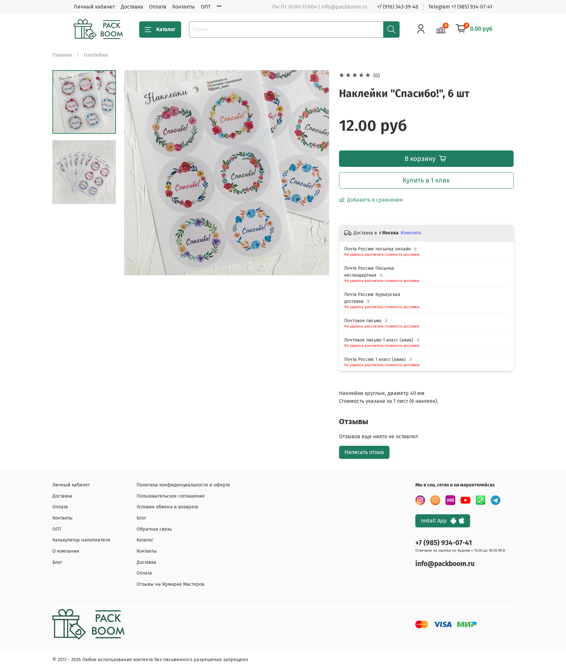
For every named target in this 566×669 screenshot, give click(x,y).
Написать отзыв (364, 452)
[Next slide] (316, 173)
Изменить (411, 233)
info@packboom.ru (445, 564)
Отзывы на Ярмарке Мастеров (170, 584)
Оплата (157, 7)
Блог (57, 562)
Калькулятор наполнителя (81, 540)
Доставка (132, 7)
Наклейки (96, 55)
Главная (62, 55)
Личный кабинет (94, 7)
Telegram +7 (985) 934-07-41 (460, 7)
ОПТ (206, 7)
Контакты (183, 7)
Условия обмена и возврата (167, 507)
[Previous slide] (137, 173)
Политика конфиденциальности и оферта (183, 485)
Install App (436, 521)
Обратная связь (154, 529)
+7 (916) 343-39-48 (397, 7)
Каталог (166, 29)
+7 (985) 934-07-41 (443, 543)
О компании (65, 551)
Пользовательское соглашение (171, 496)
